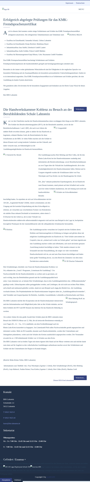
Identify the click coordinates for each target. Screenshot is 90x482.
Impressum (69, 3)
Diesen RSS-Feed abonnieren (63, 380)
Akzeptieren (6, 480)
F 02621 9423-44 (9, 418)
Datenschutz (80, 3)
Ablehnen (17, 480)
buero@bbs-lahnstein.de (11, 423)
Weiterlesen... (80, 378)
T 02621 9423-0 (9, 412)
